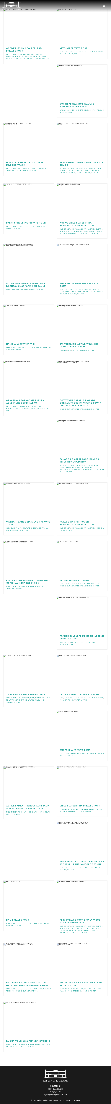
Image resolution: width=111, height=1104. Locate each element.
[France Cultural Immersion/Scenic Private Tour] (78, 614)
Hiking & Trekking (23, 56)
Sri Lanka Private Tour (74, 580)
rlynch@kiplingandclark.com (55, 1095)
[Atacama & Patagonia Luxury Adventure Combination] (24, 379)
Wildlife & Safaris (68, 294)
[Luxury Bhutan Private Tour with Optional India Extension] (24, 559)
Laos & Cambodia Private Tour (79, 694)
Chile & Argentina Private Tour (80, 806)
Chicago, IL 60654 (55, 1092)
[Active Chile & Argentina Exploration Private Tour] (78, 201)
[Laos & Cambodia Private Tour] (78, 673)
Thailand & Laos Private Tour (25, 694)
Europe (21, 226)
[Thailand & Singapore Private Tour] (78, 262)
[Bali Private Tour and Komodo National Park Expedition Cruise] (24, 961)
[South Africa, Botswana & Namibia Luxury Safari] (78, 82)
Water (38, 59)
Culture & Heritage (73, 52)
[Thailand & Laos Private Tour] (24, 673)
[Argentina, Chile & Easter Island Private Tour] (78, 961)
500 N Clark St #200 (55, 1089)
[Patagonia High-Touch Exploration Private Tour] (78, 500)
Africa (63, 110)
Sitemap (77, 1100)
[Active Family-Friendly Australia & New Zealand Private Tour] (24, 784)
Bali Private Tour (17, 920)
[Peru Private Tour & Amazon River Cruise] (78, 141)
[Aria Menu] (107, 6)
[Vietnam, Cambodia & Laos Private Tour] (24, 500)
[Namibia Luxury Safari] (24, 322)
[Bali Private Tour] (24, 898)
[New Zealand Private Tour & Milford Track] (24, 141)
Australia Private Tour (75, 750)
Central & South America (83, 168)
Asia (61, 52)
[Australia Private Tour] (78, 728)
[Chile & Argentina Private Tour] (78, 784)
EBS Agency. (67, 1100)
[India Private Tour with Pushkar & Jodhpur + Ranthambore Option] (78, 840)
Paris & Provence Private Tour (26, 223)
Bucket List (11, 54)
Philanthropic (66, 54)
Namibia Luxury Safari (20, 344)
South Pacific (12, 59)
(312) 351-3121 (55, 1086)
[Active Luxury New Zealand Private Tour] (24, 26)
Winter (45, 59)
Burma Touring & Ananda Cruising (28, 1041)
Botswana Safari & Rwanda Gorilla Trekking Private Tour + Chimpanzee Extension (80, 403)
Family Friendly (96, 52)
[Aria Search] (104, 6)
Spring (23, 59)
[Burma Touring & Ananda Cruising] (24, 1019)
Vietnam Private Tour (74, 48)
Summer (31, 59)
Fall (33, 54)
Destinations (24, 54)
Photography (39, 56)
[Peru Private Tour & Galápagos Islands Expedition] (78, 898)
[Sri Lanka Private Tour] (78, 559)
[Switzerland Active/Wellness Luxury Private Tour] (78, 322)
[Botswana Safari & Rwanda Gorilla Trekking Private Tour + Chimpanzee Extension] (78, 379)
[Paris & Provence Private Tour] (24, 201)
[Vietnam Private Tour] (78, 26)
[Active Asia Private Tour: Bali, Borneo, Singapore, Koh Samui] (24, 262)
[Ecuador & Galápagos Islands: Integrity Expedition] (78, 437)
